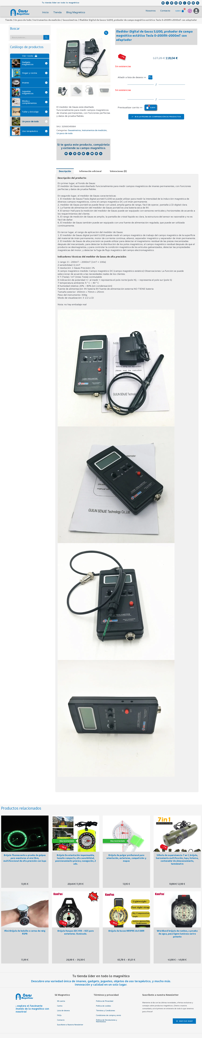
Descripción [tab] (65, 171)
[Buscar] (46, 37)
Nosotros (151, 10)
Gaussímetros (70, 20)
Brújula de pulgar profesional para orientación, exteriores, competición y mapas (126, 858)
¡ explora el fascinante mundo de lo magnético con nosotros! (32, 1008)
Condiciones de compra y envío (108, 1015)
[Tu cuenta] (196, 11)
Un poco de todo (22, 20)
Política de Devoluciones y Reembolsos (106, 1021)
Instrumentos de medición (47, 20)
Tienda (57, 12)
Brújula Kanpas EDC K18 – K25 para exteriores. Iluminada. (76, 932)
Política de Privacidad (104, 1001)
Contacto (165, 10)
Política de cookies (103, 1006)
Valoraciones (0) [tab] (118, 171)
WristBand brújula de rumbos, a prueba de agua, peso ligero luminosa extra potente (177, 933)
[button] (163, 3)
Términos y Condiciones (105, 1010)
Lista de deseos (63, 1010)
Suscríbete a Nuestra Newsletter (70, 1025)
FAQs (59, 1015)
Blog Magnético (75, 12)
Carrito (59, 1006)
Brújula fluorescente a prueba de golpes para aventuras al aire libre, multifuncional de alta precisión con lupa (24, 858)
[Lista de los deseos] (190, 11)
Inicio (45, 12)
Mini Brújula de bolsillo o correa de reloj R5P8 (24, 932)
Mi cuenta (61, 1001)
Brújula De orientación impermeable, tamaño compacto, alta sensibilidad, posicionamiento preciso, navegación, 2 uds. (75, 859)
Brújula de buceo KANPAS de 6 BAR (126, 930)
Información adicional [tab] (90, 171)
